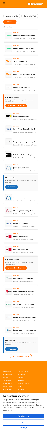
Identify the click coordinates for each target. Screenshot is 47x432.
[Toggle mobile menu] (4, 3)
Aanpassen (23, 422)
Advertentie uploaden (21, 376)
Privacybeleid (7, 389)
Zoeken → (10, 22)
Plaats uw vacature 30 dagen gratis (23, 383)
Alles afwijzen (23, 428)
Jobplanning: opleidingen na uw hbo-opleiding (8, 383)
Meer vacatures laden (21, 356)
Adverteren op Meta (22, 391)
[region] (23, 412)
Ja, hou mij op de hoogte (16, 106)
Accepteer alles (23, 416)
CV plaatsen (12, 187)
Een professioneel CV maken (8, 376)
